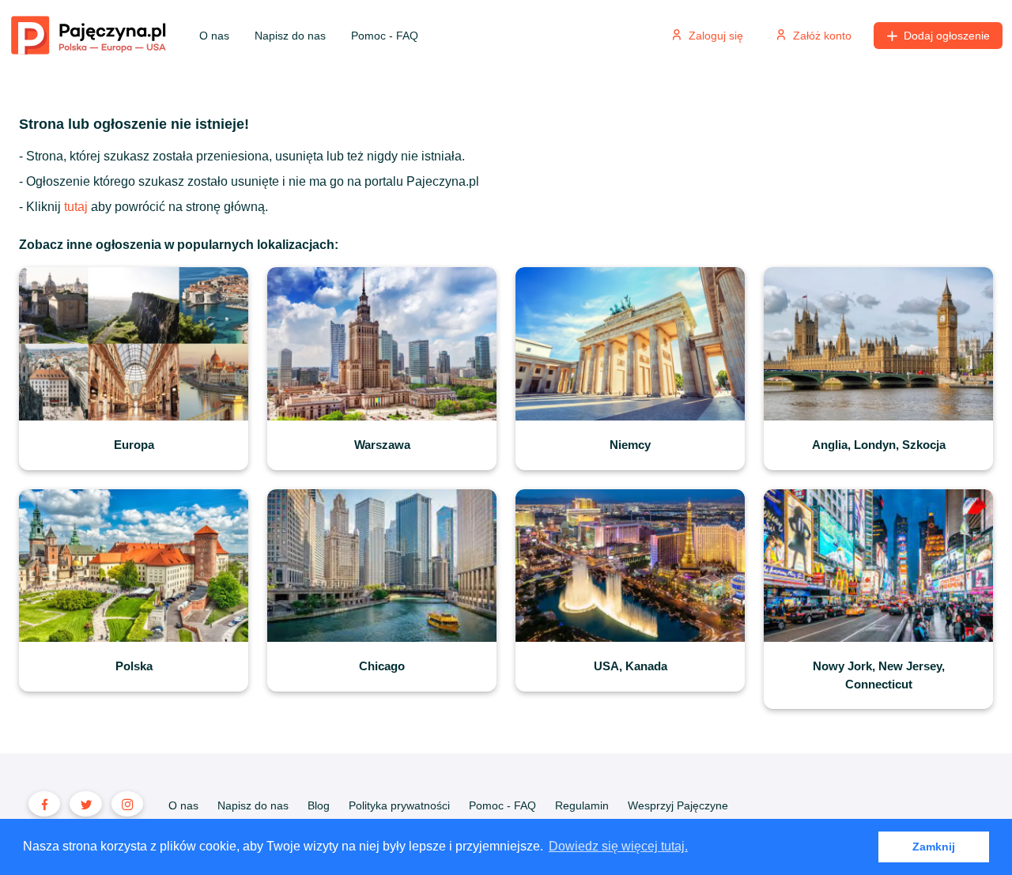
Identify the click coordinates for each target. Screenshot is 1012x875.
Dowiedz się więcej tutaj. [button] (618, 846)
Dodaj (947, 35)
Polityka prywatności (399, 805)
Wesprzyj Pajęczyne (678, 805)
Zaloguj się (716, 35)
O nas (214, 35)
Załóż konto (822, 35)
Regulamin (582, 805)
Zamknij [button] (933, 846)
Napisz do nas (290, 35)
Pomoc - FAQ (384, 35)
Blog (319, 805)
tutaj (76, 206)
